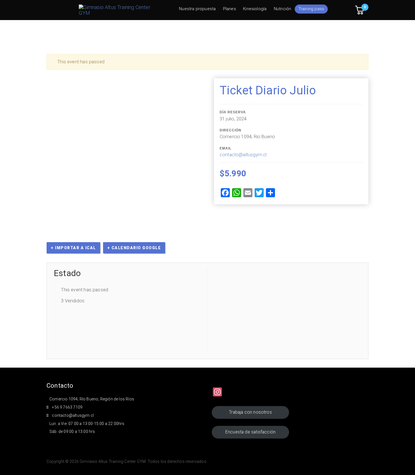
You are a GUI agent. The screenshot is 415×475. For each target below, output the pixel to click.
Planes (229, 8)
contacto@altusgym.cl (243, 154)
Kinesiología (255, 8)
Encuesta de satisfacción (250, 432)
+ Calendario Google (134, 248)
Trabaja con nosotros (250, 412)
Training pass (311, 8)
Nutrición (282, 8)
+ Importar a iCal (73, 248)
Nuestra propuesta (197, 8)
